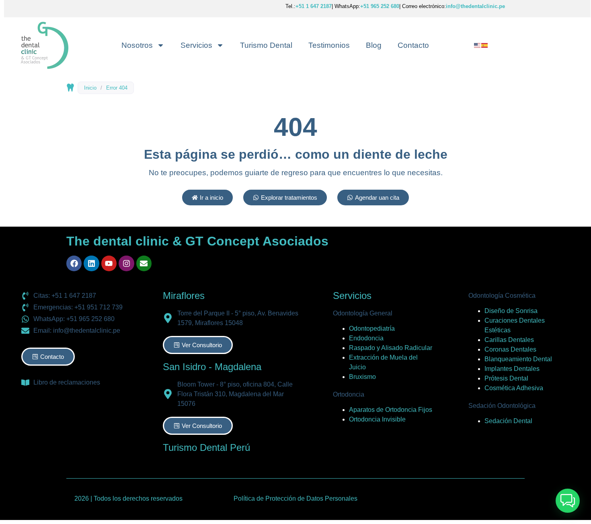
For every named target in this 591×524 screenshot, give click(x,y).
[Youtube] (109, 263)
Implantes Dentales (512, 368)
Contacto (413, 45)
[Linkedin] (91, 263)
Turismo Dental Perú (206, 447)
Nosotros (137, 45)
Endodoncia (366, 338)
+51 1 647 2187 (314, 6)
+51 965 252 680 (379, 6)
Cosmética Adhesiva (513, 388)
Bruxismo (362, 376)
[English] (477, 45)
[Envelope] (144, 263)
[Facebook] (74, 263)
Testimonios (329, 45)
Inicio (90, 88)
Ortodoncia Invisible (377, 419)
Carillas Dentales (509, 339)
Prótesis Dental (506, 378)
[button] (568, 501)
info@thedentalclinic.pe (475, 6)
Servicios (196, 45)
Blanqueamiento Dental (518, 359)
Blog (374, 45)
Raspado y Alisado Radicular (390, 347)
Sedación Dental (508, 421)
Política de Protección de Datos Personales (295, 498)
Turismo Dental (266, 45)
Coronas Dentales (510, 349)
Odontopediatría (372, 328)
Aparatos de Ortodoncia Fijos (390, 409)
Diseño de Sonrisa (511, 310)
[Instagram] (126, 263)
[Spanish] (484, 45)
